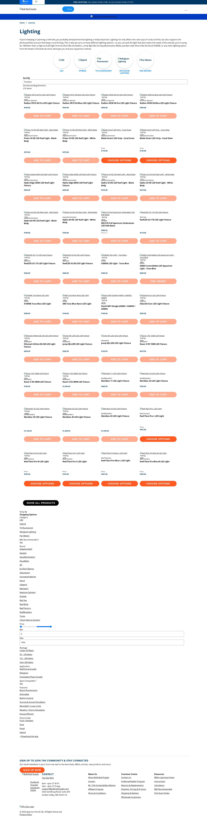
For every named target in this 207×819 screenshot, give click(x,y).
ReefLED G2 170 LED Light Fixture (155, 219)
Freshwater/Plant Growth (31, 677)
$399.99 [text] (27, 190)
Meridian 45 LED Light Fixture (77, 417)
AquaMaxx (24, 561)
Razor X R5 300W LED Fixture (76, 382)
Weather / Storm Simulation (32, 710)
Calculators (159, 785)
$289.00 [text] (66, 273)
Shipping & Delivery (130, 793)
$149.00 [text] (66, 313)
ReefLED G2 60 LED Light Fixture (78, 263)
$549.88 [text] (27, 107)
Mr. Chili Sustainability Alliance (101, 785)
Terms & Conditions (97, 793)
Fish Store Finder (162, 793)
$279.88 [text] (27, 152)
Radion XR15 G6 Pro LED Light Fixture (42, 103)
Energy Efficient (27, 714)
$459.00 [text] (27, 273)
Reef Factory (25, 608)
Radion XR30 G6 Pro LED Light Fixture (119, 103)
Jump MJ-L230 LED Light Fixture (116, 343)
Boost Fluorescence (28, 690)
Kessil (22, 580)
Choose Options (119, 160)
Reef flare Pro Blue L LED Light (115, 460)
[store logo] (30, 9)
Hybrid (23, 524)
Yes (21, 542)
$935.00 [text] (143, 313)
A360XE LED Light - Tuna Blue (115, 263)
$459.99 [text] (104, 386)
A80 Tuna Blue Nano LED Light (77, 303)
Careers (91, 781)
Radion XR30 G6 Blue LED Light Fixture (158, 103)
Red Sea (23, 600)
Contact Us (126, 777)
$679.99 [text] (143, 351)
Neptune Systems (28, 592)
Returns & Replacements (132, 785)
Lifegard (23, 584)
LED (21, 520)
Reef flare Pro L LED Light (152, 416)
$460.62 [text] (104, 230)
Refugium (24, 673)
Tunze (22, 616)
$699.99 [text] (27, 351)
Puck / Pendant (26, 720)
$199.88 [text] (143, 151)
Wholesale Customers (131, 797)
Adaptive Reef (26, 549)
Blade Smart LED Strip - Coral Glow (156, 138)
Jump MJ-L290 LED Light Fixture (77, 344)
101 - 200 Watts (26, 658)
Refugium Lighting (28, 532)
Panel (22, 728)
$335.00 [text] (27, 474)
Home (22, 23)
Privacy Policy (26, 814)
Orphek (23, 596)
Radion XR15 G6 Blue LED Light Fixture (81, 103)
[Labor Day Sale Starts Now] (103, 16)
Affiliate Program (96, 789)
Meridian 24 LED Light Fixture (154, 381)
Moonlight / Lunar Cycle (30, 706)
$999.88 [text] (104, 107)
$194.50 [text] (66, 474)
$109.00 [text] (104, 313)
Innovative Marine (28, 576)
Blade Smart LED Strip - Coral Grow (117, 138)
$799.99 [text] (27, 386)
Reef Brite (24, 604)
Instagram (35, 787)
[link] (180, 9)
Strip (22, 724)
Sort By (26, 78)
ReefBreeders (26, 612)
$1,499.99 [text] (66, 431)
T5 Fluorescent (26, 528)
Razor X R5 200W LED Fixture (37, 382)
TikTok (33, 790)
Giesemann (25, 572)
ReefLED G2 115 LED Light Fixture (39, 263)
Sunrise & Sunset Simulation (32, 702)
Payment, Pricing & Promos (133, 789)
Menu (69, 9)
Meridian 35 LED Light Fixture (38, 417)
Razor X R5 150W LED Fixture (153, 344)
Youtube (34, 785)
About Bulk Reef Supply (98, 777)
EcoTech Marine (27, 568)
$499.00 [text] (104, 273)
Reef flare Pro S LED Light (75, 461)
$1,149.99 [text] (28, 431)
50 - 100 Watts (26, 654)
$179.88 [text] (104, 151)
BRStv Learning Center (164, 777)
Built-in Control (26, 698)
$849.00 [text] (143, 273)
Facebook (34, 782)
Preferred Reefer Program (133, 781)
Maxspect (24, 588)
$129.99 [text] (104, 351)
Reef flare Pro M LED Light (36, 461)
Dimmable (24, 694)
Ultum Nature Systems (30, 620)
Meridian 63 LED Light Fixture (115, 416)
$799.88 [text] (27, 233)
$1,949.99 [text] (105, 431)
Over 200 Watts (26, 662)
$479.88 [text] (104, 190)
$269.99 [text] (66, 351)
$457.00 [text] (143, 429)
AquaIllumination (27, 557)
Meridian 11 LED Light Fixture (115, 381)
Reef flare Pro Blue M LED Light (155, 461)
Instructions (159, 781)
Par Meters (25, 535)
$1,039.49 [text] (66, 386)
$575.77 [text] (104, 233)
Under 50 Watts (27, 650)
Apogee (23, 553)
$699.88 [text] (66, 190)
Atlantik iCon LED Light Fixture (154, 303)
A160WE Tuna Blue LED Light (37, 303)
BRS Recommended (163, 789)
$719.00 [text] (143, 233)
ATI (21, 565)
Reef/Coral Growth (28, 669)
